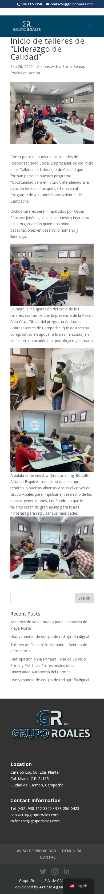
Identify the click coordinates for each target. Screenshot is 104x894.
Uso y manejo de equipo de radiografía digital (49, 636)
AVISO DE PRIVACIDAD (36, 850)
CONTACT (49, 857)
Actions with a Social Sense (60, 66)
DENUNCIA (71, 850)
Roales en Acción (25, 72)
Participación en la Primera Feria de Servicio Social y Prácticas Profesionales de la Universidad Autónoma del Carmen (48, 665)
